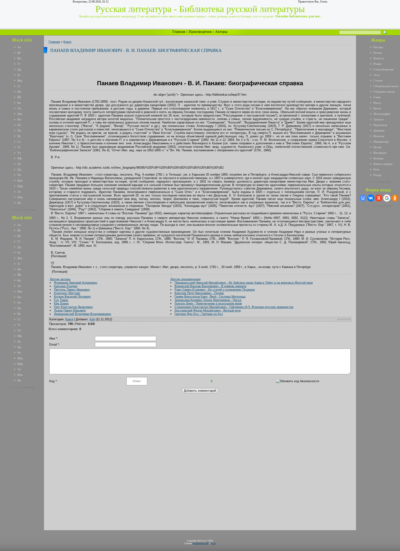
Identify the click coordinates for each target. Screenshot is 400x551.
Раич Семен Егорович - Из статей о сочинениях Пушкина (215, 289)
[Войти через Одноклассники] (394, 198)
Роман (377, 64)
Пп (19, 130)
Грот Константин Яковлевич (73, 307)
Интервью (380, 152)
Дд (19, 69)
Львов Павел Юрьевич (70, 310)
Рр (19, 136)
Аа (19, 47)
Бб (19, 52)
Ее (19, 75)
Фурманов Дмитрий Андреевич (75, 282)
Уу (19, 152)
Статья (377, 80)
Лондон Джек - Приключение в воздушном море (208, 303)
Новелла (378, 136)
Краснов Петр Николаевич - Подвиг (199, 293)
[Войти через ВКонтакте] (370, 198)
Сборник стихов (384, 91)
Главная (178, 32)
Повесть (378, 58)
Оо (19, 125)
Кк (19, 102)
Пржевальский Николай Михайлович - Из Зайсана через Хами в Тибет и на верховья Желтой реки (244, 282)
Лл (19, 108)
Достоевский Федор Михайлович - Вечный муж (208, 310)
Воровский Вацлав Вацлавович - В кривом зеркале (210, 286)
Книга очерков (382, 164)
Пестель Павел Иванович (72, 289)
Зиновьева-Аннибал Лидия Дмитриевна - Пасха (208, 300)
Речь (376, 169)
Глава (377, 97)
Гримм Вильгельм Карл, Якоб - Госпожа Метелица (210, 296)
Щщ (20, 186)
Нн (19, 119)
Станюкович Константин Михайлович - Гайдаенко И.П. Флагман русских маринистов (234, 307)
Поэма (377, 52)
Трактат (378, 119)
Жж (19, 80)
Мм (19, 114)
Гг (18, 64)
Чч (19, 175)
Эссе (376, 75)
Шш (20, 180)
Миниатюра (381, 141)
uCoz (213, 543)
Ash (92, 319)
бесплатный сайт (201, 543)
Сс (19, 141)
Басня (377, 108)
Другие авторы (60, 279)
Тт (19, 147)
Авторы (221, 32)
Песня (377, 147)
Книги (67, 42)
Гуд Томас (61, 300)
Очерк (377, 175)
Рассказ (378, 47)
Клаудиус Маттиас (67, 293)
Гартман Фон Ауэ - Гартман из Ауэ (199, 314)
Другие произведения (185, 279)
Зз (18, 86)
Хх (19, 164)
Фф (19, 158)
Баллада (378, 158)
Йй (19, 97)
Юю (20, 197)
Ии (19, 91)
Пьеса (377, 102)
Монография (381, 114)
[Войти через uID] (362, 198)
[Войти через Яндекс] (378, 198)
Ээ (19, 191)
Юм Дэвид (61, 303)
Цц (19, 169)
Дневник (378, 130)
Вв (19, 58)
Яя (19, 203)
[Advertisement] (25, 460)
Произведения (200, 32)
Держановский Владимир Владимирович (82, 314)
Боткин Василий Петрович (72, 296)
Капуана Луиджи (65, 286)
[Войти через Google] (387, 198)
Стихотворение (383, 69)
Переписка (380, 125)
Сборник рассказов (385, 86)
